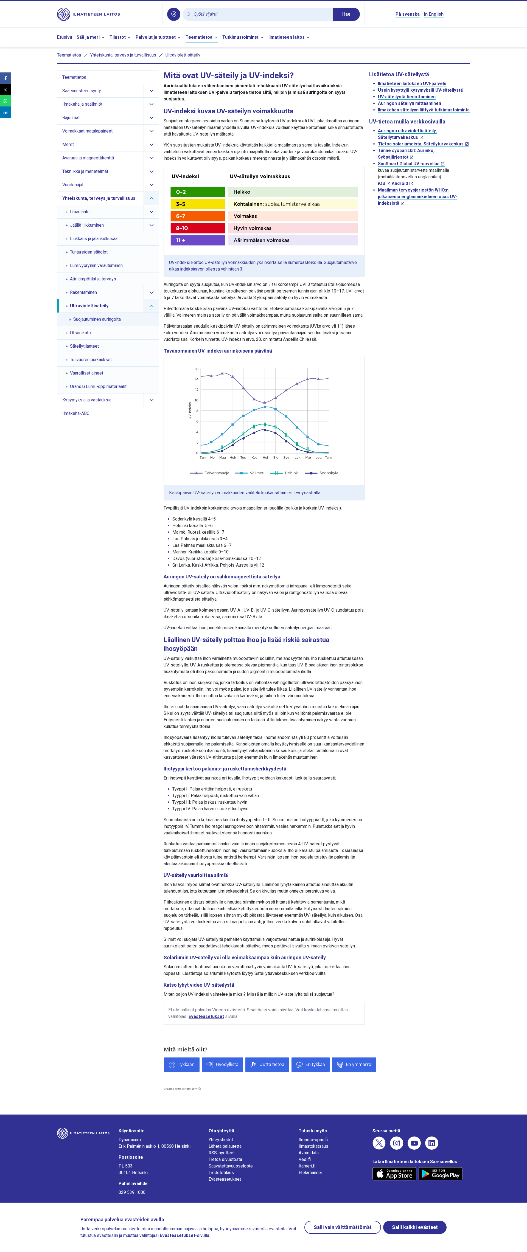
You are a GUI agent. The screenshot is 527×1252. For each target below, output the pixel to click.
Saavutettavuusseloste (231, 1166)
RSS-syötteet (222, 1152)
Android (400, 183)
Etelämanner (310, 1172)
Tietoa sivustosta (225, 1159)
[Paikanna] (173, 14)
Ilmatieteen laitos (286, 37)
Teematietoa (199, 37)
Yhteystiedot (221, 1139)
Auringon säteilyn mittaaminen (409, 103)
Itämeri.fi (307, 1166)
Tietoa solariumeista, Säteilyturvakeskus (421, 144)
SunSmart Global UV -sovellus (408, 163)
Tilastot (118, 37)
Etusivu (64, 37)
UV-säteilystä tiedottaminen (407, 96)
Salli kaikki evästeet (415, 1227)
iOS (381, 183)
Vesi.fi (305, 1159)
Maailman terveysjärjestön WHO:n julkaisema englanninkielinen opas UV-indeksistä (417, 196)
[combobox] (261, 14)
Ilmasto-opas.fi (313, 1139)
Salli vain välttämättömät (343, 1227)
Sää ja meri (88, 37)
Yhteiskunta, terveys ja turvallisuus (123, 55)
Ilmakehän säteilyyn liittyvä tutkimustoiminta (424, 109)
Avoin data (309, 1152)
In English (434, 14)
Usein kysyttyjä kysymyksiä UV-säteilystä (420, 90)
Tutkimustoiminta (240, 37)
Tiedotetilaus (221, 1172)
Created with (180, 1088)
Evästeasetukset (206, 1016)
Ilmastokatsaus (313, 1146)
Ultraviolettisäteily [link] (183, 55)
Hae (346, 14)
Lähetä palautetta (225, 1146)
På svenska (408, 14)
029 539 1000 (132, 1192)
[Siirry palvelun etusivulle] (107, 14)
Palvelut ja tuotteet (156, 37)
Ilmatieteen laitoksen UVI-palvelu (412, 83)
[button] (5, 78)
